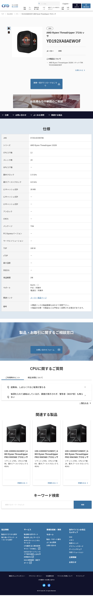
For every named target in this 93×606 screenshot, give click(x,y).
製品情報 (25, 8)
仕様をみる (79, 70)
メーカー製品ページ (38, 297)
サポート (44, 8)
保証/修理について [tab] (35, 377)
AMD (60, 51)
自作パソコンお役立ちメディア (53, 8)
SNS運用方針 (50, 576)
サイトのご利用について (65, 576)
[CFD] (5, 6)
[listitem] (85, 403)
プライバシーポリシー (35, 576)
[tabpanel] (46, 394)
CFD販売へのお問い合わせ (46, 580)
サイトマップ (80, 576)
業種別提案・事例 (36, 8)
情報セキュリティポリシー (17, 576)
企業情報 (63, 8)
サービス (30, 8)
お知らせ (68, 8)
